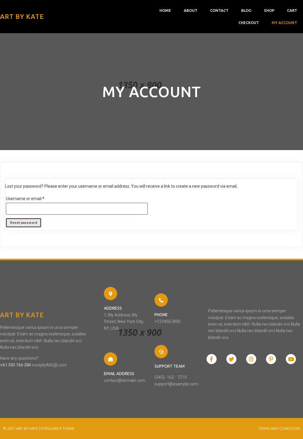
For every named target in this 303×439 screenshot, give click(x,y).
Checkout (248, 22)
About (190, 10)
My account (284, 22)
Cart (292, 10)
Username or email (33, 198)
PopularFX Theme (58, 428)
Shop (269, 10)
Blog (246, 10)
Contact (219, 10)
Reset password (23, 223)
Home (165, 10)
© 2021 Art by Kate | (22, 428)
